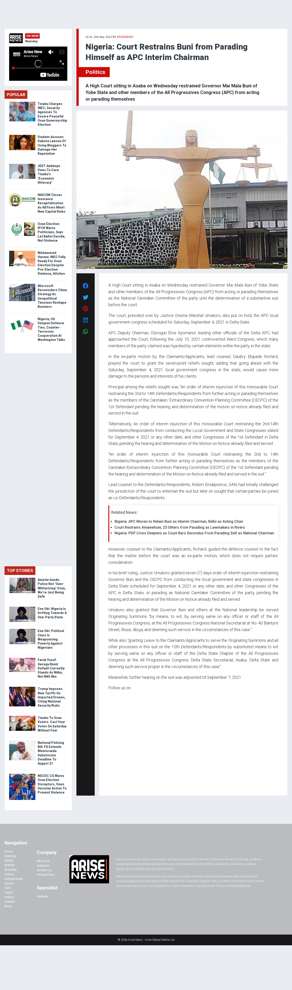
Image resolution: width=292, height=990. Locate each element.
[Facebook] (109, 785)
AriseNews (125, 37)
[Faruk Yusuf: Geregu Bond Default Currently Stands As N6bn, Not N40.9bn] (22, 659)
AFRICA (10, 865)
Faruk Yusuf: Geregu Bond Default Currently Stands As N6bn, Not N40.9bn (51, 668)
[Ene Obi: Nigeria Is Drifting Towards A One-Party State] (22, 607)
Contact (10, 901)
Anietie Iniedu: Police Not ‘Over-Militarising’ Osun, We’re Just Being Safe (52, 588)
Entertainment (14, 878)
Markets (42, 896)
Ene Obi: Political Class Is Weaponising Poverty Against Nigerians (51, 639)
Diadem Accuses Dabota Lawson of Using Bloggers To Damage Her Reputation (52, 145)
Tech (8, 888)
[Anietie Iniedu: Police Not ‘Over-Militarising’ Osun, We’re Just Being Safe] (22, 578)
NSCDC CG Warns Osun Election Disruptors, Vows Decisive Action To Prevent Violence (52, 784)
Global (9, 860)
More (8, 906)
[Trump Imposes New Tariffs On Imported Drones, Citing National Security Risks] (22, 688)
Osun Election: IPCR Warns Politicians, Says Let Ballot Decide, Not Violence (51, 232)
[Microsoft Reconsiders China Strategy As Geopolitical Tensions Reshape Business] (22, 285)
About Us (43, 861)
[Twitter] (111, 785)
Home (9, 851)
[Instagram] (113, 785)
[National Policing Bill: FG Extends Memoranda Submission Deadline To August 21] (22, 741)
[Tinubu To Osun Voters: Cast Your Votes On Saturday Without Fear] (22, 717)
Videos (9, 897)
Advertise (43, 865)
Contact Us (44, 870)
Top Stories (20, 570)
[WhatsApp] (115, 785)
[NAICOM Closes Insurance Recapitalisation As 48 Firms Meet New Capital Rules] (22, 194)
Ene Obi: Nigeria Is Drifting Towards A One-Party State (52, 613)
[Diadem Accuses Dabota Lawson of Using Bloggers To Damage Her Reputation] (22, 136)
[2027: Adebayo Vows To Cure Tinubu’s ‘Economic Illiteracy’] (22, 165)
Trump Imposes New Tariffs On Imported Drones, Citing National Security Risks (51, 697)
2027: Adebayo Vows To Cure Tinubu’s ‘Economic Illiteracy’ (49, 174)
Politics (95, 72)
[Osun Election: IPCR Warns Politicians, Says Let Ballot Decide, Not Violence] (22, 223)
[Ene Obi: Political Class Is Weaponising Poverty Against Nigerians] (22, 630)
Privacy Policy (46, 874)
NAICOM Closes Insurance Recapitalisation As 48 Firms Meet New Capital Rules (51, 203)
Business (11, 869)
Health (9, 892)
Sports (9, 883)
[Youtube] (117, 785)
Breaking (10, 856)
